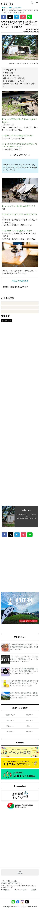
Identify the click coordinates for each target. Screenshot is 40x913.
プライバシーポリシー (22, 890)
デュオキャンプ (6, 321)
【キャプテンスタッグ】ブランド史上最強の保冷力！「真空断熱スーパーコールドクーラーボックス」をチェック (24, 658)
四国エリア (10, 732)
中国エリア (29, 726)
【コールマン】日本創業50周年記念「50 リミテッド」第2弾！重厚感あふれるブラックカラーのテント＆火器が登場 (24, 671)
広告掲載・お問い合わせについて (11, 883)
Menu (37, 1)
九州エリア (29, 732)
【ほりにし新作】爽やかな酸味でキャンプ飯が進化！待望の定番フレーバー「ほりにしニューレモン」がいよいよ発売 (24, 683)
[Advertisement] (20, 415)
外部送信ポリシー (6, 890)
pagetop (20, 873)
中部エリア (29, 720)
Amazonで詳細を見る (20, 281)
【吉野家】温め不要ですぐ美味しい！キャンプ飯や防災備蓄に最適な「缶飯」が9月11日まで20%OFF (24, 646)
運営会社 (34, 890)
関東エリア (10, 720)
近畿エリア (10, 726)
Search (31, 1)
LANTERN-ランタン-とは (9, 881)
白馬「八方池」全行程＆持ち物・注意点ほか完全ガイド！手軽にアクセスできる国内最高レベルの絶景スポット (24, 695)
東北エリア (29, 715)
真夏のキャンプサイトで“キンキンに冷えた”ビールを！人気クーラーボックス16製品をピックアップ (20, 167)
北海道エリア (10, 715)
